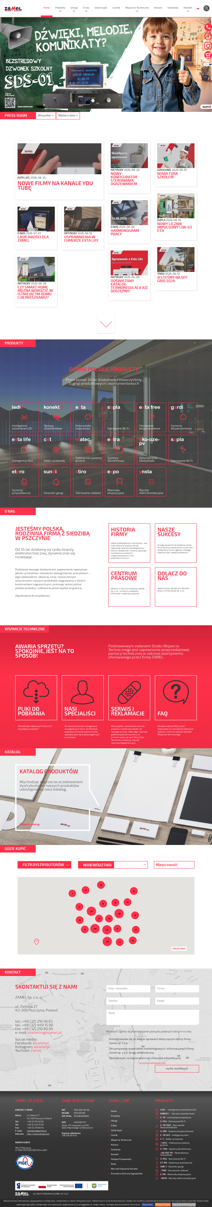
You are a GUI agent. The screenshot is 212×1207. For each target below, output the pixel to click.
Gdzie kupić (101, 7)
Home (46, 7)
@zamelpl (41, 1043)
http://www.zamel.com (38, 1134)
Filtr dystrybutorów (44, 864)
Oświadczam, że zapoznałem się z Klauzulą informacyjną (145, 1058)
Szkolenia (172, 7)
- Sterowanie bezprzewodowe (172, 1126)
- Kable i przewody (171, 1139)
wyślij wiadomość (177, 1068)
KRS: (64, 1122)
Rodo (113, 1164)
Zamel (36, 1050)
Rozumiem (147, 1204)
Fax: (17, 1128)
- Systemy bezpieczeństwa (176, 1131)
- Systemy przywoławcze (176, 1162)
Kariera (158, 7)
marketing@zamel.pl (45, 1032)
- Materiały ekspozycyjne (175, 1174)
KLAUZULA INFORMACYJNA (153, 1063)
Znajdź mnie (179, 948)
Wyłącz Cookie (163, 1204)
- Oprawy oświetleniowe (177, 1113)
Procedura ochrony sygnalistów (127, 1173)
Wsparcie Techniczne (137, 7)
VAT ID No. (67, 1116)
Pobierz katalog (30, 824)
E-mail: (18, 1131)
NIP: (64, 1110)
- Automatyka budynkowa (175, 1117)
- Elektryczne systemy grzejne (174, 1144)
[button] (36, 941)
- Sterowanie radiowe (174, 1170)
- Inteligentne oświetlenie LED (178, 1109)
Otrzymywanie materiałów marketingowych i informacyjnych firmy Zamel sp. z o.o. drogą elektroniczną (151, 1050)
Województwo (97, 865)
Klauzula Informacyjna (184, 1204)
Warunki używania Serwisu (124, 1168)
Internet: (19, 1134)
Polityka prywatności (121, 1159)
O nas (86, 7)
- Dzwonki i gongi (172, 1166)
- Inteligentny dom (174, 1135)
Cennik (116, 7)
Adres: (18, 1115)
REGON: (65, 1113)
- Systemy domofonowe (175, 1149)
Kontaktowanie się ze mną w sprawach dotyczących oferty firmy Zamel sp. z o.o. (150, 1041)
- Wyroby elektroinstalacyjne (178, 1178)
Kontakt (188, 7)
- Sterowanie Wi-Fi (173, 1121)
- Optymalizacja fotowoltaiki (174, 1154)
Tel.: (17, 1121)
